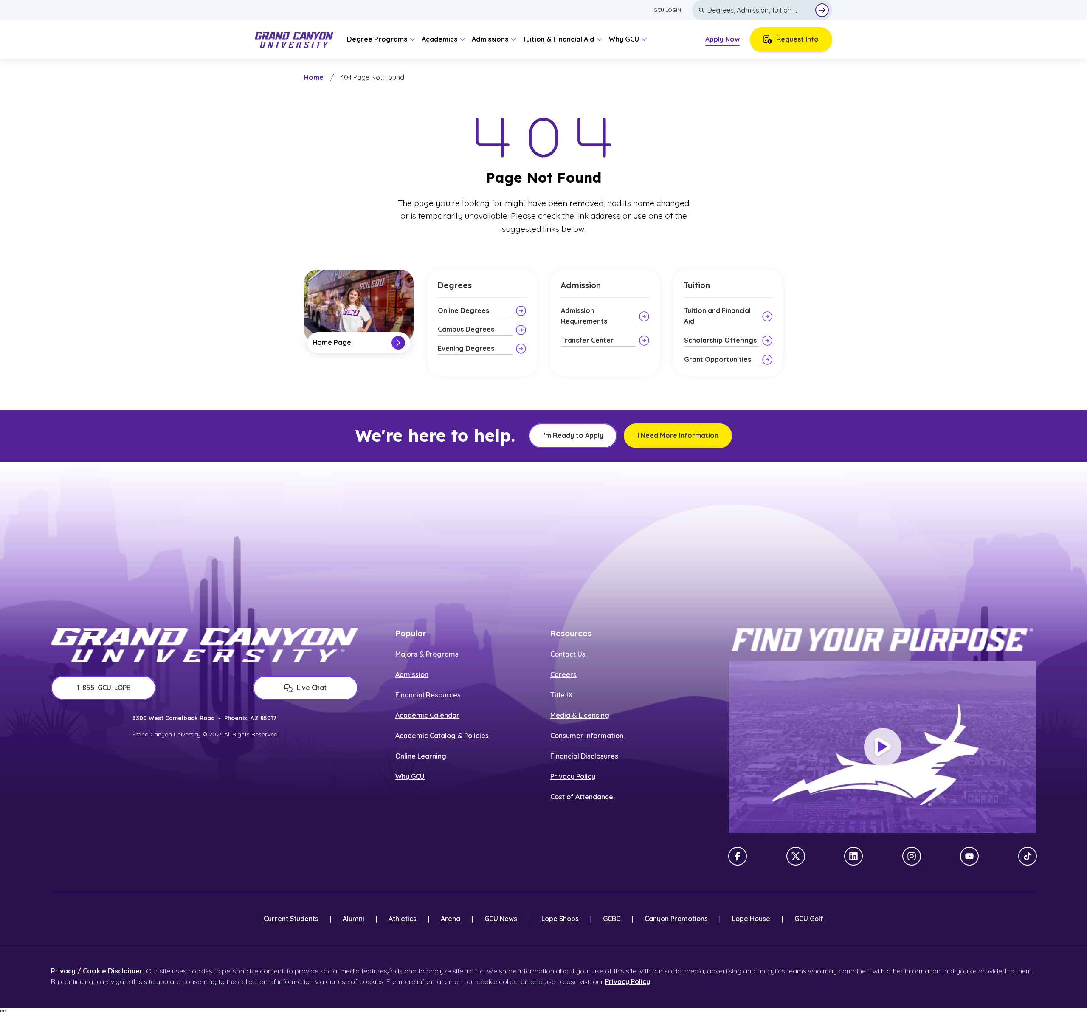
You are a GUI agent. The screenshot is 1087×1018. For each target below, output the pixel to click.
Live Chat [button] (312, 687)
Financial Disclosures (584, 756)
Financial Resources (428, 695)
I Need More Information (677, 435)
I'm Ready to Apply (572, 435)
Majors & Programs (427, 654)
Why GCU (410, 776)
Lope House (751, 918)
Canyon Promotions (676, 918)
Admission (411, 674)
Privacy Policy (572, 776)
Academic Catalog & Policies (442, 735)
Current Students (291, 918)
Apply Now (722, 39)
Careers (563, 674)
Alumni (353, 918)
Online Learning (420, 756)
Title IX (561, 695)
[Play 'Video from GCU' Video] (882, 747)
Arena (450, 918)
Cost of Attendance (581, 796)
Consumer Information (586, 735)
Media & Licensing (579, 715)
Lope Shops (560, 918)
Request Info (797, 39)
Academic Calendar (427, 715)
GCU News (500, 918)
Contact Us (568, 654)
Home (314, 77)
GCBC (611, 918)
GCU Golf (808, 918)
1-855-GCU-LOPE (103, 687)
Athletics (403, 918)
